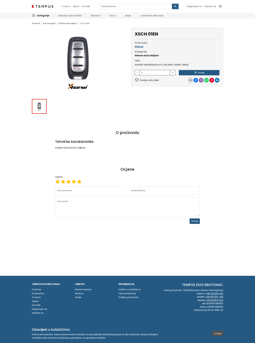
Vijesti (76, 6)
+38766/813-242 (214, 300)
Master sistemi (83, 289)
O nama (66, 6)
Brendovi (95, 15)
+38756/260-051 (214, 293)
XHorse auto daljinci (68, 23)
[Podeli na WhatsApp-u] (206, 80)
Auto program (49, 23)
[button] (39, 106)
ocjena (59, 176)
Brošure (79, 293)
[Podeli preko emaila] (190, 80)
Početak (36, 289)
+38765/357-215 (214, 296)
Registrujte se (194, 6)
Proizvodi (36, 23)
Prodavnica (38, 293)
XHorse (139, 46)
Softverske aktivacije (152, 15)
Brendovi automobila (70, 15)
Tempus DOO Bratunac (46, 284)
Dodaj (195, 221)
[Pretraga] (175, 6)
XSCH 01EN (84, 23)
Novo (113, 15)
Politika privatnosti (128, 297)
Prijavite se (210, 6)
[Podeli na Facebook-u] (195, 80)
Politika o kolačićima (129, 289)
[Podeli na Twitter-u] (201, 80)
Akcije (128, 15)
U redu (217, 333)
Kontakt (86, 6)
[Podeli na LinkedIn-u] (217, 80)
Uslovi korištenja (127, 293)
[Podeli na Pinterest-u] (211, 80)
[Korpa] (220, 6)
